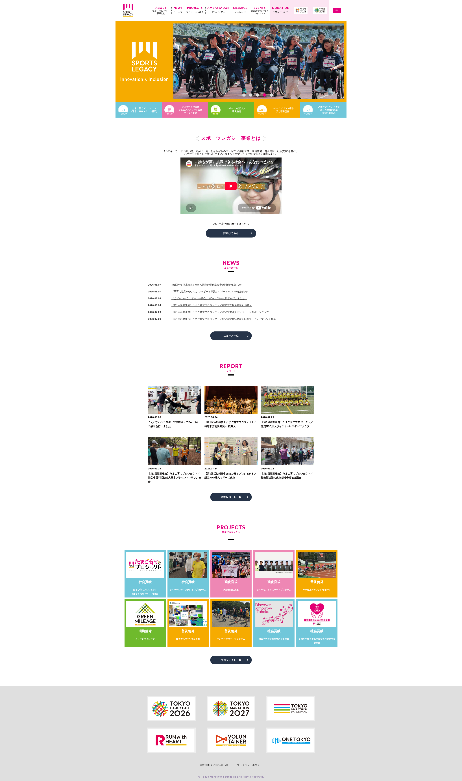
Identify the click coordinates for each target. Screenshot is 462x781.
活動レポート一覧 (231, 497)
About (161, 10)
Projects (195, 10)
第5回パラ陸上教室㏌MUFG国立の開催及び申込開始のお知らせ (206, 284)
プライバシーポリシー (249, 765)
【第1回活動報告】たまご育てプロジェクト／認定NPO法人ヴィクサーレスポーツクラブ (220, 312)
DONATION (280, 10)
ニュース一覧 (231, 335)
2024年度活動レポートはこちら (231, 224)
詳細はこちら (231, 233)
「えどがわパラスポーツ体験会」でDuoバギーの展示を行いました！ (209, 298)
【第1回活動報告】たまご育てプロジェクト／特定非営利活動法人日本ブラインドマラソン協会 (223, 319)
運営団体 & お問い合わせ (214, 765)
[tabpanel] (231, 61)
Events (260, 10)
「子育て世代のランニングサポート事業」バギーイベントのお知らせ (209, 291)
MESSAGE (240, 10)
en (337, 10)
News (177, 10)
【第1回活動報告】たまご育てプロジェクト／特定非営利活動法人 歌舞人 (211, 305)
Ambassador (218, 10)
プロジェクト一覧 (231, 660)
